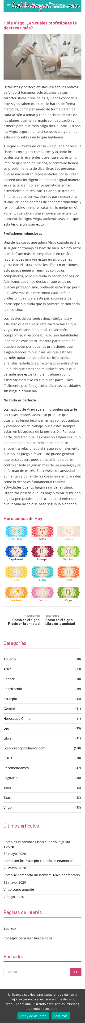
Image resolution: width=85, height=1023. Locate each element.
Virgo (68, 600)
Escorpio (42, 559)
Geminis (68, 559)
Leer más (61, 1016)
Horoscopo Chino (17, 718)
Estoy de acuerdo (33, 1016)
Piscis (68, 580)
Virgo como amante (19, 889)
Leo (16, 580)
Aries (42, 539)
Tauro (42, 600)
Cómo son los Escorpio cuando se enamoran (38, 860)
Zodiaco (10, 928)
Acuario (16, 539)
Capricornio (16, 559)
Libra (42, 580)
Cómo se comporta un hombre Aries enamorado (42, 875)
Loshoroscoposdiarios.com (24, 748)
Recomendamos (16, 768)
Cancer (68, 539)
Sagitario (16, 600)
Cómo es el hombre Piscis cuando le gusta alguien (37, 844)
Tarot (7, 787)
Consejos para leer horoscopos (28, 938)
